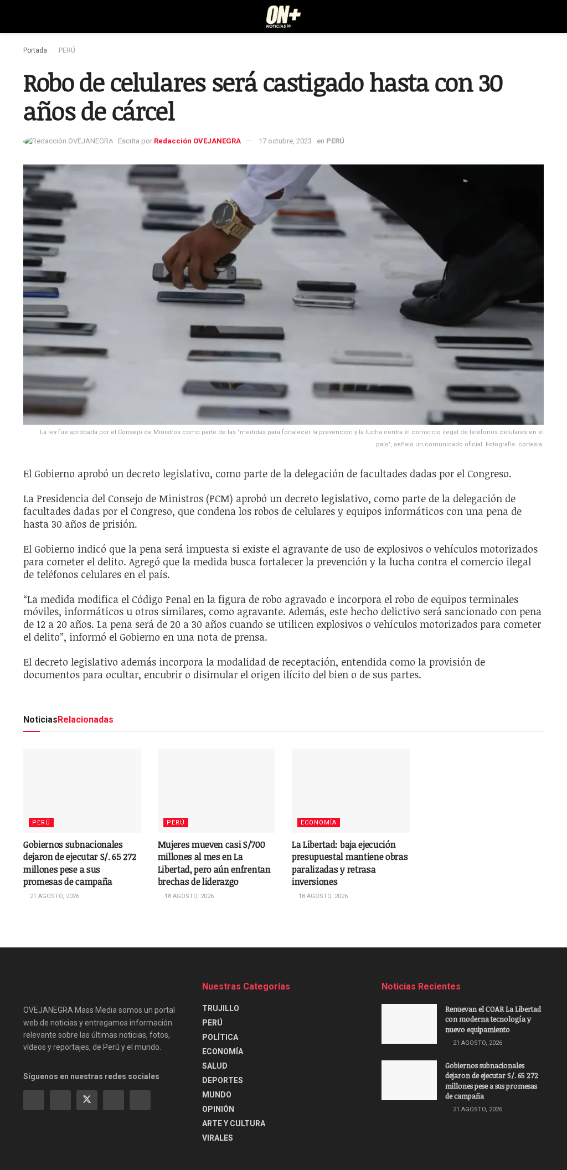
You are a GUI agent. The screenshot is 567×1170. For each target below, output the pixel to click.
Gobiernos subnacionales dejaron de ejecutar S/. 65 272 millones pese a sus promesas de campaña (79, 863)
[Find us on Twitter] (86, 1100)
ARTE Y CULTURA (233, 1123)
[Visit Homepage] (283, 17)
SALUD (215, 1065)
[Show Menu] (28, 16)
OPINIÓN (218, 1109)
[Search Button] (539, 16)
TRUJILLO (220, 1008)
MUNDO (216, 1094)
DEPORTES (222, 1080)
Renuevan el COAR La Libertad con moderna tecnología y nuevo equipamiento (493, 1019)
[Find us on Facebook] (33, 1100)
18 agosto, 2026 (188, 896)
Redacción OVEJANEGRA (197, 141)
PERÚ (67, 50)
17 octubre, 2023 (285, 141)
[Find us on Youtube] (113, 1100)
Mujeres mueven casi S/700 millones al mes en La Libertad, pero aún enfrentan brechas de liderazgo (214, 863)
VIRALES (217, 1137)
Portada (35, 50)
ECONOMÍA (319, 822)
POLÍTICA (220, 1037)
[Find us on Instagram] (60, 1100)
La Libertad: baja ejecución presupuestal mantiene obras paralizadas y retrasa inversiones (350, 863)
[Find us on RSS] (140, 1100)
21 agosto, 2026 (53, 896)
